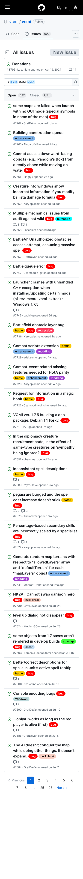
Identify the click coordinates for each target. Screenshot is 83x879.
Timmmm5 (30, 516)
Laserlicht (23, 69)
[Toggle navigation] (7, 7)
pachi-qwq (31, 315)
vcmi (13, 21)
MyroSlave (31, 485)
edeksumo (30, 357)
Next (60, 788)
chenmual (30, 459)
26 (51, 788)
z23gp (27, 427)
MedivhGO (31, 626)
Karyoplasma (32, 204)
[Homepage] (41, 7)
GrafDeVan (30, 123)
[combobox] (39, 82)
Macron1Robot (33, 585)
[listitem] (41, 114)
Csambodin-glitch (35, 272)
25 (42, 788)
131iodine (30, 684)
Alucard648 (31, 144)
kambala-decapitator (37, 653)
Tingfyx (28, 177)
